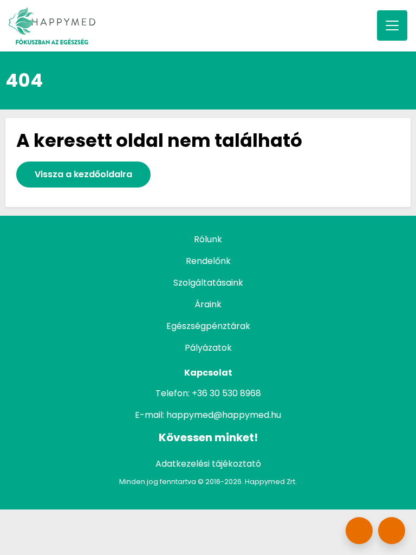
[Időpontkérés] (359, 530)
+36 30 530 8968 (226, 393)
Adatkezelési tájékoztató (208, 463)
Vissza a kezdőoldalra (83, 174)
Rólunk (208, 239)
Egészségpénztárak (208, 326)
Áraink (208, 304)
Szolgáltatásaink (208, 282)
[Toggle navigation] (392, 25)
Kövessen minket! (208, 437)
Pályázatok (208, 347)
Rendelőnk (208, 261)
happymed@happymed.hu (223, 415)
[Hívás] (391, 530)
